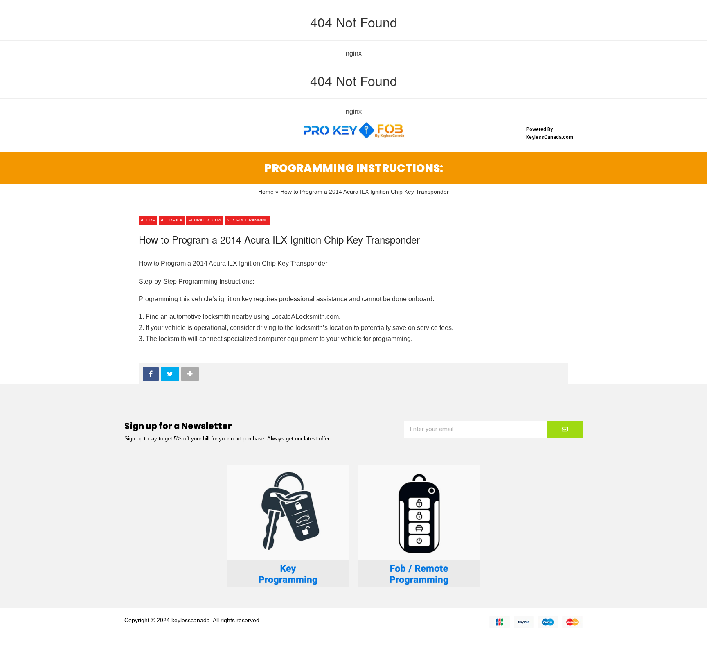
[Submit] (565, 429)
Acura (148, 220)
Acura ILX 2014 (204, 220)
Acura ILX (171, 220)
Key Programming (247, 220)
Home (266, 192)
